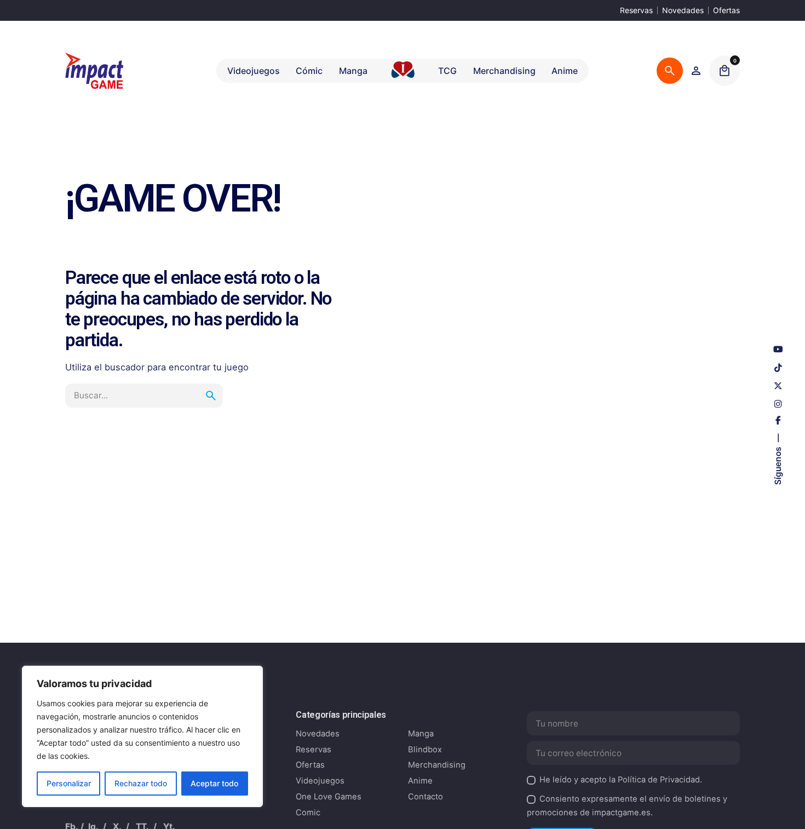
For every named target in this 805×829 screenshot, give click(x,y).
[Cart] (724, 70)
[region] (142, 736)
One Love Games (328, 797)
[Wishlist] (696, 71)
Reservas (636, 10)
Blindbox (425, 749)
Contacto (425, 797)
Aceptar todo (214, 783)
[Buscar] (670, 71)
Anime (420, 781)
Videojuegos (320, 781)
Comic (308, 812)
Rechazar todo (140, 783)
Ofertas (726, 10)
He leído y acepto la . (620, 780)
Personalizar (69, 783)
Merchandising (436, 765)
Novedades (683, 10)
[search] (211, 396)
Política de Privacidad (659, 780)
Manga (421, 734)
